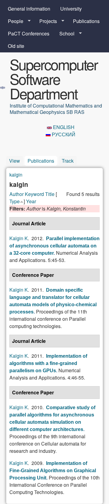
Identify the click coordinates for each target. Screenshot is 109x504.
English (63, 127)
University (71, 8)
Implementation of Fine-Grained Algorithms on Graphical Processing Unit (52, 470)
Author (16, 194)
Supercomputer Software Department (53, 79)
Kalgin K (18, 238)
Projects (46, 21)
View (14, 160)
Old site (16, 45)
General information (29, 8)
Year (31, 201)
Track (68, 160)
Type (14, 201)
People (13, 21)
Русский (63, 134)
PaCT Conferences (28, 33)
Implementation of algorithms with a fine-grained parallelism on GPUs (48, 363)
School (64, 33)
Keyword (34, 194)
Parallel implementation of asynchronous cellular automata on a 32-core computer (54, 246)
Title (49, 194)
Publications (86, 21)
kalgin (15, 174)
